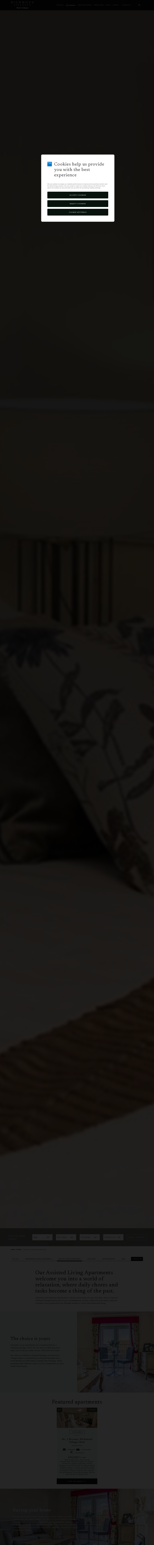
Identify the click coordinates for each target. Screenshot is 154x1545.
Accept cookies (77, 195)
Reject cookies (78, 204)
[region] (77, 188)
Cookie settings (78, 212)
